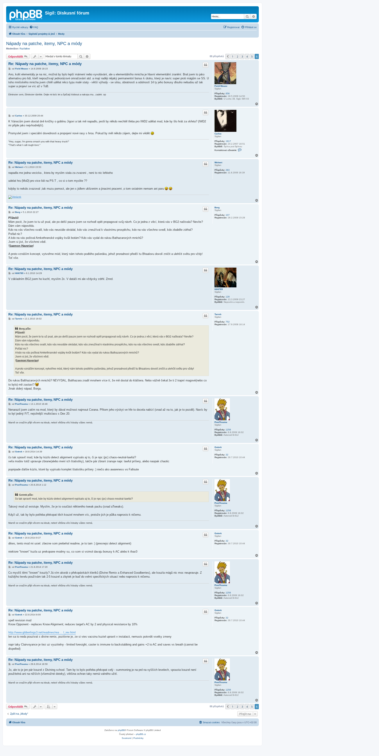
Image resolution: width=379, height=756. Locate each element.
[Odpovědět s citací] (205, 64)
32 (227, 454)
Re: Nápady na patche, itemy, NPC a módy (45, 64)
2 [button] (237, 56)
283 (228, 170)
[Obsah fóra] (26, 14)
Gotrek (218, 447)
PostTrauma (221, 422)
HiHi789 (219, 289)
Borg (217, 207)
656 (228, 93)
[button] (227, 56)
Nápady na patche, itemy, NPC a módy (44, 43)
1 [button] (232, 56)
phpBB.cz (141, 734)
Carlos (218, 133)
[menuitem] (33, 27)
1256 (228, 429)
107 (228, 215)
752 (228, 322)
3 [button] (242, 56)
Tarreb (218, 314)
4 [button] (247, 56)
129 (228, 297)
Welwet (218, 162)
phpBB (121, 730)
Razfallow (25, 48)
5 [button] (252, 56)
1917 (228, 141)
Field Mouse (221, 86)
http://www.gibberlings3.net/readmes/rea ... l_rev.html (42, 632)
